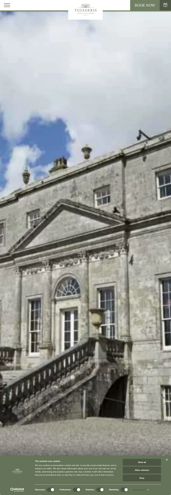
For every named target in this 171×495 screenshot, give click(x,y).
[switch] (77, 490)
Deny (141, 478)
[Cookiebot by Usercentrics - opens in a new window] (17, 490)
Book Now (145, 5)
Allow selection (142, 470)
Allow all (142, 462)
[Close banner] (167, 460)
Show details (139, 490)
